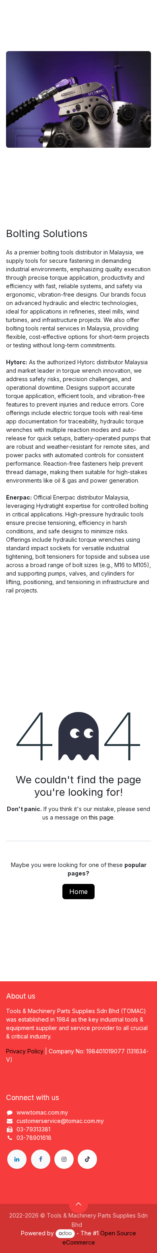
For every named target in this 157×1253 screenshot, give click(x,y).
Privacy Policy (24, 1051)
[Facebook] (40, 1159)
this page (101, 817)
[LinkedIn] (17, 1159)
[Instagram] (64, 1159)
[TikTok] (87, 1159)
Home (78, 892)
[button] (78, 1204)
